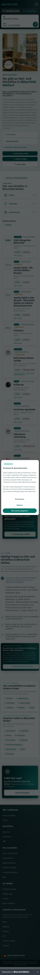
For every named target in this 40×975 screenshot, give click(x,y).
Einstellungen (19, 499)
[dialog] (20, 487)
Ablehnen (20, 505)
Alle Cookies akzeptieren (19, 511)
